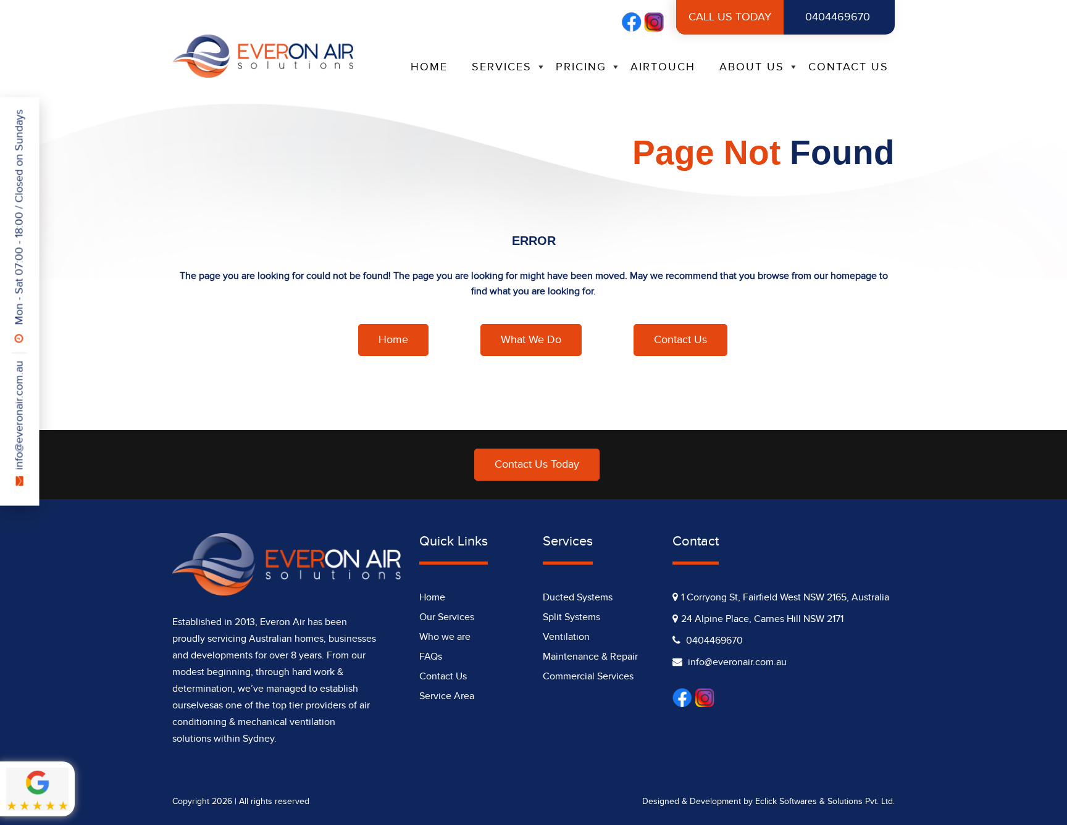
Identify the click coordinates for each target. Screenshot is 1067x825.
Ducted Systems (578, 597)
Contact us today (537, 464)
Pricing (581, 66)
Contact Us (848, 66)
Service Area (446, 696)
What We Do (531, 339)
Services (502, 66)
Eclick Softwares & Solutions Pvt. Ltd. (825, 801)
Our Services (446, 617)
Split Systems (571, 617)
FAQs (430, 656)
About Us (751, 66)
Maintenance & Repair (590, 656)
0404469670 (779, 16)
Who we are (445, 637)
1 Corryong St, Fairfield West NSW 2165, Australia (785, 597)
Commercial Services (588, 676)
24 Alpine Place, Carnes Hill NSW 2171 (762, 619)
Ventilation (566, 637)
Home (429, 66)
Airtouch (662, 66)
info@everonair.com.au (19, 415)
